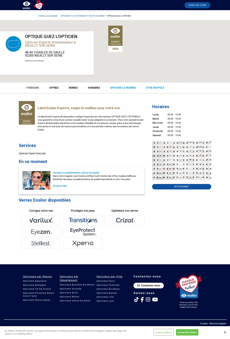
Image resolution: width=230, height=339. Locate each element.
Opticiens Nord (69, 292)
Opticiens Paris (106, 281)
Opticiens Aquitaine (35, 281)
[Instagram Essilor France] (148, 299)
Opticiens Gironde (70, 289)
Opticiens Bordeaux (108, 289)
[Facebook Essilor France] (142, 299)
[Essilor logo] (30, 6)
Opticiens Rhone (69, 297)
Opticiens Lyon (105, 301)
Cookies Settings (163, 332)
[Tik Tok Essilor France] (136, 299)
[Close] (225, 332)
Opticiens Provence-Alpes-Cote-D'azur (39, 294)
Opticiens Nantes (107, 293)
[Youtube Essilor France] (155, 299)
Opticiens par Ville (110, 276)
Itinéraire (32, 87)
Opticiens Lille (105, 297)
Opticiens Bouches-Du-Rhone (77, 285)
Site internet (181, 186)
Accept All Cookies (187, 332)
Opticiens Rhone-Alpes (36, 300)
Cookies (204, 323)
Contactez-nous (150, 285)
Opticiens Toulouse (108, 285)
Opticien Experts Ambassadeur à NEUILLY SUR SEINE (50, 44)
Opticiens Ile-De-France (37, 289)
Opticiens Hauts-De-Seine (75, 300)
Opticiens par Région (37, 276)
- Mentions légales (217, 323)
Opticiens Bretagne (34, 285)
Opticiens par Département (69, 278)
